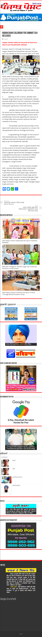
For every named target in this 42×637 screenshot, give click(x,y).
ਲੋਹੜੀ (13, 460)
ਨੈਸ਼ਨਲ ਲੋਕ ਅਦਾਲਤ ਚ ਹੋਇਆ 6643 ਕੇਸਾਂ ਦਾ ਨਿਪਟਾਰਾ (14, 202)
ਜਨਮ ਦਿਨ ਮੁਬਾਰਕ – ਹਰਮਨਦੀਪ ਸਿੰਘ (18, 344)
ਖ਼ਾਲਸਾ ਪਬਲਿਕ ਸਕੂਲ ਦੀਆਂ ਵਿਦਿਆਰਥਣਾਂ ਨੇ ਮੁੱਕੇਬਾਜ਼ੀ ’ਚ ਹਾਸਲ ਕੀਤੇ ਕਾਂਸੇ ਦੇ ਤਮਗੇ (28, 208)
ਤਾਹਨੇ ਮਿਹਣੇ (4, 457)
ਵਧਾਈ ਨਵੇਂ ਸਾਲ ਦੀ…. (17, 477)
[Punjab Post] (21, 6)
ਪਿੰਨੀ (13, 469)
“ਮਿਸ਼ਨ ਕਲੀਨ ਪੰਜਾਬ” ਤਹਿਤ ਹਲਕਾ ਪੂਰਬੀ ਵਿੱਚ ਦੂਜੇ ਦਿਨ (17, 27)
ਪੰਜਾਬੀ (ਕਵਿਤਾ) (16, 485)
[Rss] (20, 634)
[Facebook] (22, 634)
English (6, 39)
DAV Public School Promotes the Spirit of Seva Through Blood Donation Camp (18, 293)
